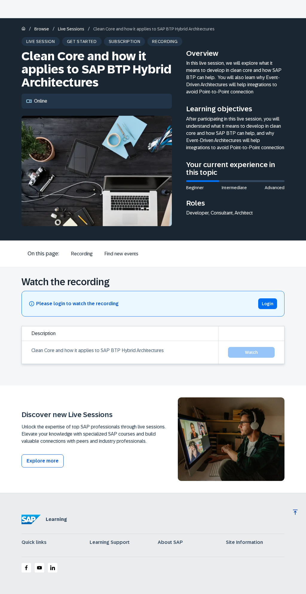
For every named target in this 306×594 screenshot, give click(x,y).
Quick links (34, 542)
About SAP (170, 542)
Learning (56, 519)
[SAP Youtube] (39, 568)
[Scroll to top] (295, 512)
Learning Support (110, 542)
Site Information (244, 542)
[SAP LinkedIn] (52, 568)
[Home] (23, 29)
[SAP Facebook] (26, 568)
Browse (41, 29)
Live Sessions (71, 29)
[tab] (81, 254)
